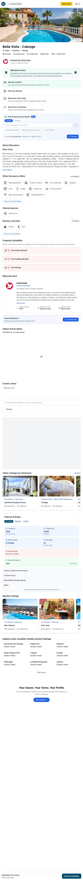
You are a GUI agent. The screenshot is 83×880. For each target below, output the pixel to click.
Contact (74, 136)
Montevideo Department (63, 499)
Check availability (71, 876)
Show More (7, 170)
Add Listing (66, 4)
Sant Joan (45, 625)
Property (9, 120)
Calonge (25, 50)
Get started (40, 700)
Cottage (44, 502)
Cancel (26, 521)
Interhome (22, 283)
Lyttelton (9, 499)
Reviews (18, 120)
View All (77, 473)
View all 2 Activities (12, 234)
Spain (7, 50)
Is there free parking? (12, 130)
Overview (9, 521)
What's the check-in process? (31, 130)
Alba (80, 625)
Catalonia (15, 50)
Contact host (72, 319)
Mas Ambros (9, 625)
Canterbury (19, 499)
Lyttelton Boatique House (15, 502)
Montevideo (47, 499)
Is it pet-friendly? (49, 130)
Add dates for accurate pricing (13, 332)
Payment (18, 521)
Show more (21, 303)
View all (78, 40)
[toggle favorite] (35, 478)
